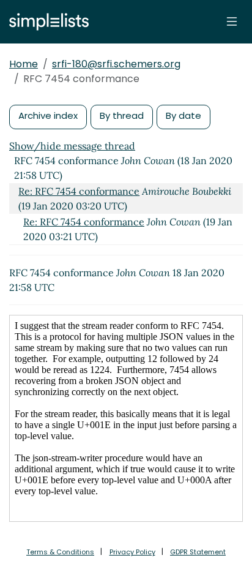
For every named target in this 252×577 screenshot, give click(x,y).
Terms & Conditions (60, 552)
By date (183, 115)
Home (23, 64)
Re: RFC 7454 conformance (78, 191)
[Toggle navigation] (232, 21)
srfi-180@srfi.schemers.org (116, 64)
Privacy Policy (132, 552)
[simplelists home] (46, 21)
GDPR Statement (198, 552)
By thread (122, 115)
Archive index (48, 115)
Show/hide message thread (72, 146)
